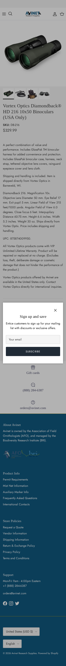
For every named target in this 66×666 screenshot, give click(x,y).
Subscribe (33, 351)
